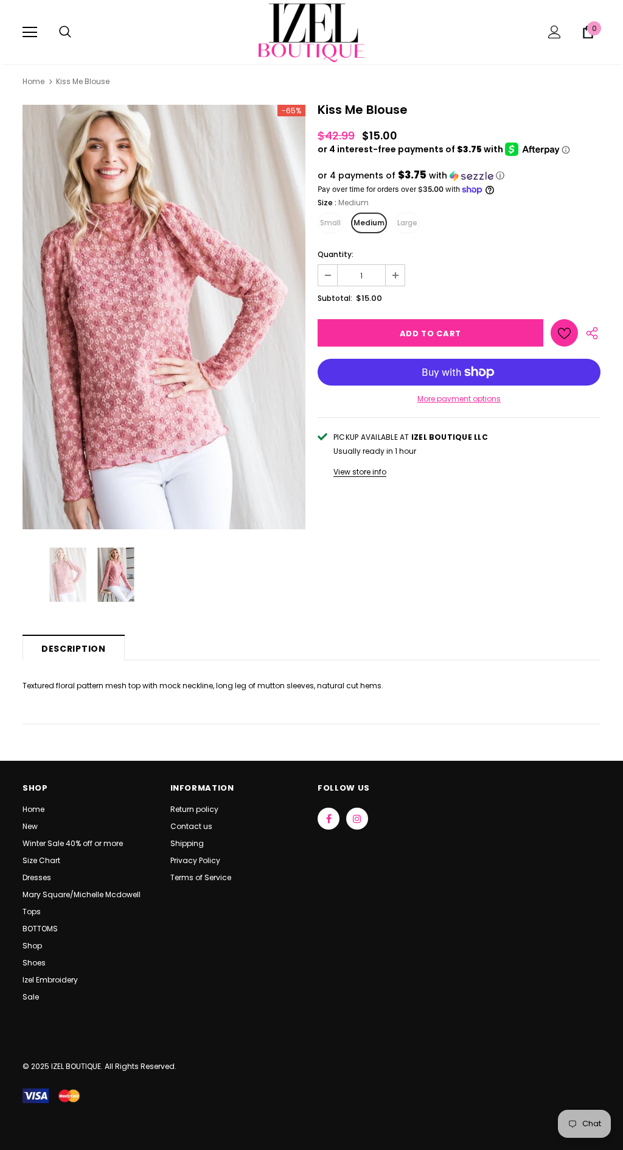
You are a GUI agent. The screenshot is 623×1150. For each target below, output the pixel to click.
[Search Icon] (65, 32)
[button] (459, 175)
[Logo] (311, 31)
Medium (369, 222)
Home (33, 81)
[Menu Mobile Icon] (30, 32)
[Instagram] (357, 819)
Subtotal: (335, 298)
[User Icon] (554, 32)
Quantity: (335, 254)
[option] (164, 317)
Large (407, 222)
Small (330, 222)
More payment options (459, 398)
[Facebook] (328, 819)
